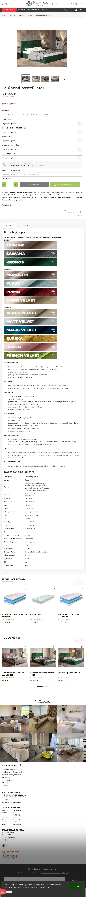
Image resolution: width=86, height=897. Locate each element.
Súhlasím (75, 886)
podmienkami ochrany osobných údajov (54, 873)
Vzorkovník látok (8, 780)
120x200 (28, 493)
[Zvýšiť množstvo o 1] (16, 184)
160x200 (42, 493)
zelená (41, 489)
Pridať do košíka (34, 185)
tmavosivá (32, 491)
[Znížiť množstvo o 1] (4, 184)
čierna (45, 491)
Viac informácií (7, 205)
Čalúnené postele (31, 477)
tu (48, 887)
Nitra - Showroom (8, 783)
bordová (42, 485)
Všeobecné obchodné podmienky (14, 772)
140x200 (35, 493)
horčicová (41, 483)
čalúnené (28, 498)
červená (35, 485)
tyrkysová (28, 489)
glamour (36, 532)
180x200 (28, 495)
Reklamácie (6, 777)
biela (26, 483)
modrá (45, 487)
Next (81, 581)
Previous (76, 581)
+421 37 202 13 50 (8, 837)
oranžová (28, 485)
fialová (40, 487)
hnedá (46, 489)
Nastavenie (8, 891)
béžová (31, 483)
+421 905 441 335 (8, 800)
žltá (36, 483)
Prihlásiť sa (73, 880)
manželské (29, 505)
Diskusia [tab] (24, 226)
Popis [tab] (8, 226)
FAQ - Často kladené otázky (59, 4)
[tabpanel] (71, 606)
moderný (28, 532)
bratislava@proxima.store (11, 802)
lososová (28, 487)
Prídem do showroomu (66, 185)
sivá (26, 491)
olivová (35, 489)
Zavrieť (75, 218)
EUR (81, 4)
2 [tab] (46, 686)
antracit (39, 491)
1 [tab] (40, 686)
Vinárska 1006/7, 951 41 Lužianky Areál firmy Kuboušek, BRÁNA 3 (14, 796)
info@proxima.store (9, 840)
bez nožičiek (29, 522)
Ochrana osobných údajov (11, 775)
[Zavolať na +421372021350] (3, 4)
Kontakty (5, 786)
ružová (34, 487)
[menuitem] (9, 10)
